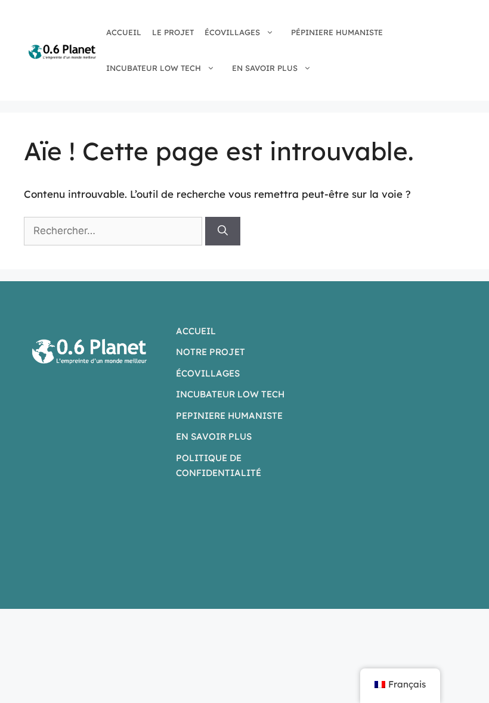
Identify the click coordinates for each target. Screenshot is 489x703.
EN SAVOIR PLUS (265, 68)
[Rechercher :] (114, 230)
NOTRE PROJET (210, 351)
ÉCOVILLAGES (232, 32)
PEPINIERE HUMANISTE (229, 415)
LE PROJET (173, 32)
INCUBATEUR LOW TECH (153, 68)
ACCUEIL (123, 32)
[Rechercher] (222, 231)
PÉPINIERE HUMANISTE (337, 32)
